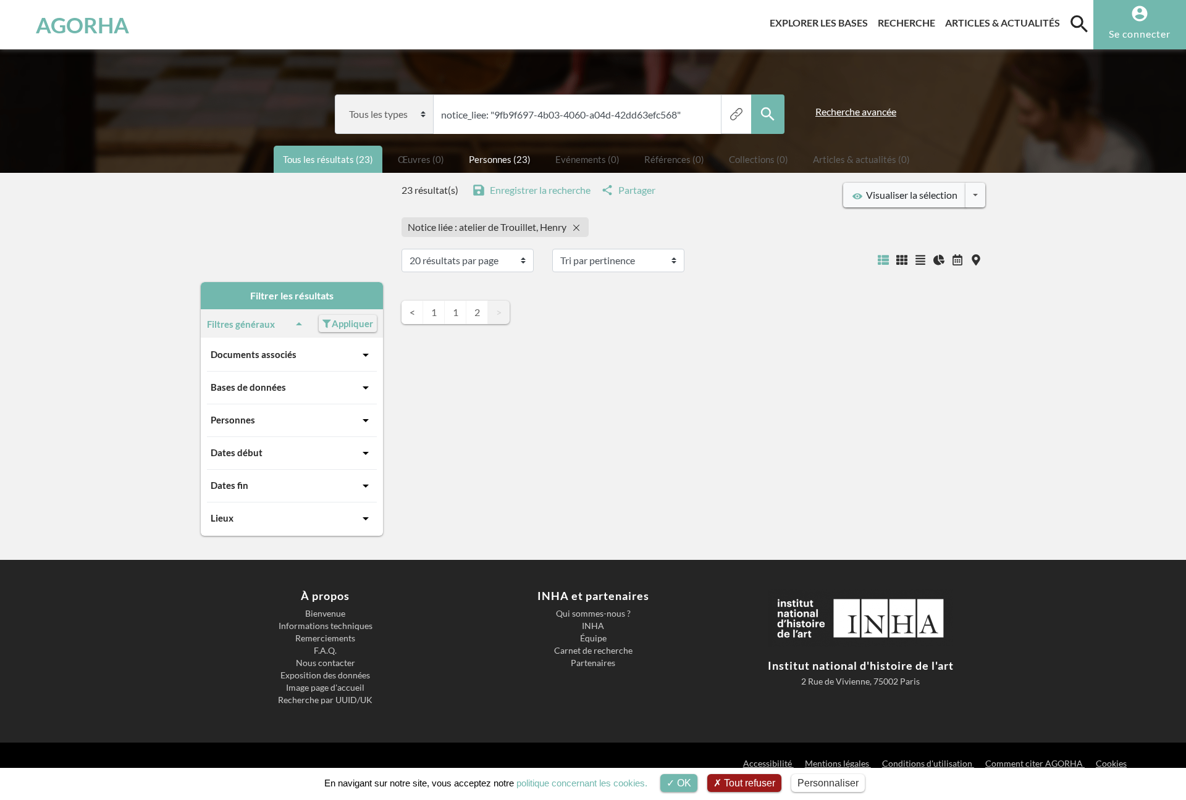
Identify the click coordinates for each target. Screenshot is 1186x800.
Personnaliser (828, 783)
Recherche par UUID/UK (325, 700)
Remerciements (325, 638)
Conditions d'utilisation (928, 763)
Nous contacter (325, 663)
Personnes (233, 419)
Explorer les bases (821, 22)
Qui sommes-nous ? (593, 613)
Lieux (222, 517)
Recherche (909, 22)
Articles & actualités (1005, 22)
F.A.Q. (325, 651)
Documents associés (253, 354)
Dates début (237, 452)
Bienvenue (325, 613)
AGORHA (82, 24)
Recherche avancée (855, 111)
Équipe (593, 638)
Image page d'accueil (325, 688)
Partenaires (593, 663)
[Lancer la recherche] (767, 114)
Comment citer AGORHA (1035, 763)
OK (683, 783)
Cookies (1111, 763)
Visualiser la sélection (909, 195)
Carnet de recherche (593, 651)
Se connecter (1140, 34)
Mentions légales (838, 763)
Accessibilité (768, 763)
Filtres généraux (241, 324)
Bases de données (248, 387)
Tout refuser (748, 783)
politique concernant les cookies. (581, 783)
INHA (593, 626)
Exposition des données (325, 675)
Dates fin (229, 485)
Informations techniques (325, 626)
